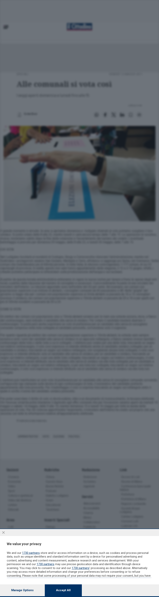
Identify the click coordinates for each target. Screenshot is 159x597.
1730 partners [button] (31, 553)
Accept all (63, 590)
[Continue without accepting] (3, 532)
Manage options (22, 590)
